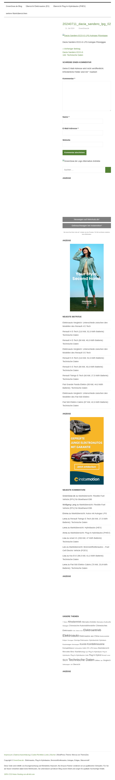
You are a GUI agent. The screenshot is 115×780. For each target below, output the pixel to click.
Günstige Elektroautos (81, 640)
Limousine (78, 648)
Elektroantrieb (92, 630)
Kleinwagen (75, 644)
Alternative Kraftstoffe (104, 622)
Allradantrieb (74, 621)
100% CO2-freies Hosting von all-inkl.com (19, 774)
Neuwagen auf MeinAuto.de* (87, 219)
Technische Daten (81, 660)
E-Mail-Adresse (71, 128)
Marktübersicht (103, 648)
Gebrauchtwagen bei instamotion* (87, 225)
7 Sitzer (65, 622)
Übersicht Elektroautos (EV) (37, 6)
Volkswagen (66, 664)
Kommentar (69, 78)
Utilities (97, 660)
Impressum (8, 755)
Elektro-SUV (79, 630)
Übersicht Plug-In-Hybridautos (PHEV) (69, 6)
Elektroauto (71, 635)
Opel (86, 651)
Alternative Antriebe (89, 622)
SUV (65, 660)
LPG (87, 648)
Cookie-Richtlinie (37, 755)
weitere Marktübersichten (16, 13)
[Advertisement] (87, 197)
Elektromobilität (104, 636)
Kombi (83, 644)
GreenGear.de (84, 28)
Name (66, 117)
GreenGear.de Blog (14, 6)
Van (102, 660)
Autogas (65, 626)
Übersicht (76, 664)
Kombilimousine (95, 644)
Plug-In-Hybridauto (95, 652)
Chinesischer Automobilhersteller (82, 626)
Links (47, 755)
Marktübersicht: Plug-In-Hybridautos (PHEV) (90, 533)
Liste (84, 648)
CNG (74, 630)
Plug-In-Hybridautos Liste (79, 655)
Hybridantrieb (94, 640)
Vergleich (107, 660)
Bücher (53, 755)
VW (71, 664)
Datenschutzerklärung (22, 755)
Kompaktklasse (68, 648)
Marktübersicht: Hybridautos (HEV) (86, 527)
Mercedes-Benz (68, 652)
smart (108, 655)
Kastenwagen (67, 644)
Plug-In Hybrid (95, 655)
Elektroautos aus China (89, 636)
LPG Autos (93, 648)
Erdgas (65, 640)
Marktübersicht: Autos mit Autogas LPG (89, 513)
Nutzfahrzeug (80, 652)
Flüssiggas (70, 640)
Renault (104, 655)
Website (66, 140)
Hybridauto (102, 640)
